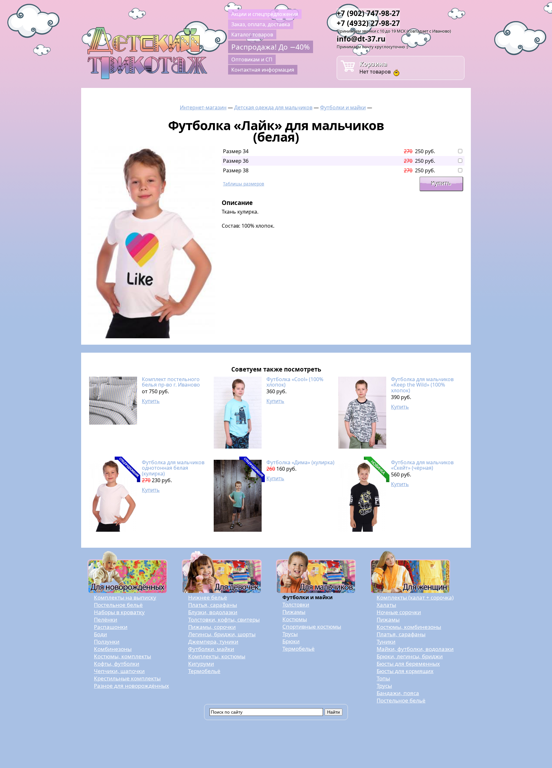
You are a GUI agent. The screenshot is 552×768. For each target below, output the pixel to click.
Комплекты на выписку (125, 597)
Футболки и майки (343, 107)
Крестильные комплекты (127, 678)
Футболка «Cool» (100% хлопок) (294, 382)
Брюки (291, 641)
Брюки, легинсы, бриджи (410, 656)
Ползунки (106, 641)
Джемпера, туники (213, 641)
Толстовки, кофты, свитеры (224, 619)
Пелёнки (105, 619)
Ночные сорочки (399, 612)
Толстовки (295, 604)
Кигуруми (201, 663)
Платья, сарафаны (212, 604)
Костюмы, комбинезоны (409, 627)
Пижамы (293, 611)
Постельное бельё (118, 604)
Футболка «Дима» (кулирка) (300, 462)
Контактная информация (262, 69)
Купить (151, 400)
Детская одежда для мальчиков (273, 107)
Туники (386, 641)
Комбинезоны (113, 649)
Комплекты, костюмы (216, 656)
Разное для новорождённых (131, 685)
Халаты (386, 604)
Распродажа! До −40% (270, 47)
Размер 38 (236, 170)
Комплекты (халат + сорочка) (415, 597)
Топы (383, 678)
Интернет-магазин (203, 107)
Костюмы (294, 619)
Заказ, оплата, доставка (260, 24)
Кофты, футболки (116, 663)
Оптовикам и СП (251, 59)
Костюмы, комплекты (122, 656)
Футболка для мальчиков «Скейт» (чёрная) (422, 465)
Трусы (290, 634)
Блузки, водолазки (212, 612)
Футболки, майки (211, 649)
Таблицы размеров (243, 184)
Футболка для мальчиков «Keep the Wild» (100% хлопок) (422, 385)
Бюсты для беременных (408, 663)
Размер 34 (236, 151)
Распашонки (110, 627)
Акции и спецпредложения (264, 14)
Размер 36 (236, 160)
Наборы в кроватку (119, 612)
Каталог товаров (252, 34)
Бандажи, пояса (398, 693)
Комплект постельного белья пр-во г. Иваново (171, 382)
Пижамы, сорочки (212, 627)
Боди (100, 634)
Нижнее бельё (207, 597)
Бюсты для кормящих (405, 671)
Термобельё (204, 671)
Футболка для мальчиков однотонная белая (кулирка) (173, 468)
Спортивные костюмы (311, 626)
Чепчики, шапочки (119, 671)
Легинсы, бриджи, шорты (222, 634)
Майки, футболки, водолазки (415, 649)
